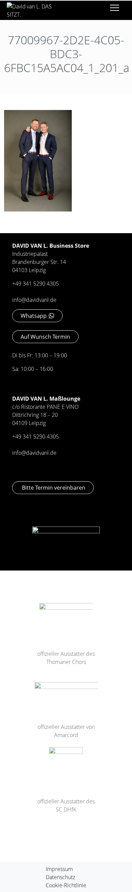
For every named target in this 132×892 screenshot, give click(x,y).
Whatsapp (34, 315)
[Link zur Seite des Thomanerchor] (66, 617)
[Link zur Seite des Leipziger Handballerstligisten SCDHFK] (66, 763)
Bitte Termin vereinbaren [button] (53, 487)
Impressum (59, 869)
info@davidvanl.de (34, 300)
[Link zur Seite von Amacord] (66, 693)
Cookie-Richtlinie (66, 885)
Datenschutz (60, 877)
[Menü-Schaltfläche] (114, 9)
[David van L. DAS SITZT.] (33, 8)
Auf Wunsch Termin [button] (45, 336)
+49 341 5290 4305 (35, 283)
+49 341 (22, 436)
